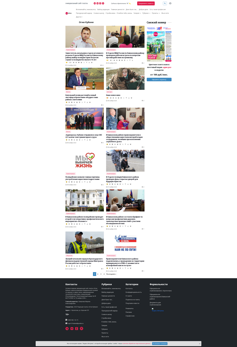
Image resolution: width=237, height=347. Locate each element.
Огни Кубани (86, 22)
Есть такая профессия (158, 9)
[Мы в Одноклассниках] (100, 4)
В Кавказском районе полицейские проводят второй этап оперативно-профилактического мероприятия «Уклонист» (84, 219)
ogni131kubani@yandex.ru (76, 323)
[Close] (200, 344)
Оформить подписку (159, 79)
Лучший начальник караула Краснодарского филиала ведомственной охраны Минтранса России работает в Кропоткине (84, 260)
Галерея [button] (137, 13)
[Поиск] (165, 3)
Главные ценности (117, 9)
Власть (68, 92)
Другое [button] (78, 17)
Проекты (105, 333)
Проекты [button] (155, 13)
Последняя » (111, 274)
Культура (109, 92)
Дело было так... (131, 9)
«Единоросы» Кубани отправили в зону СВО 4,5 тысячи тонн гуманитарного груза (83, 136)
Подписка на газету (133, 300)
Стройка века (110, 13)
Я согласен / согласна (160, 344)
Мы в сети (165, 13)
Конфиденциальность (134, 292)
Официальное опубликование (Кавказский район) (160, 296)
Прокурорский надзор (84, 13)
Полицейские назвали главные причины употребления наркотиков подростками (82, 178)
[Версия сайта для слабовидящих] (170, 3)
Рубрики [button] (145, 13)
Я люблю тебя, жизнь (124, 13)
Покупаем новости (132, 303)
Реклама (129, 312)
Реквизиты (129, 308)
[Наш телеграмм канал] (95, 4)
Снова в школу (99, 13)
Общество (69, 255)
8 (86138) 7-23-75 (73, 320)
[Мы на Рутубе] (103, 4)
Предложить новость (145, 3)
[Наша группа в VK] (98, 4)
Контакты (129, 288)
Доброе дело (143, 9)
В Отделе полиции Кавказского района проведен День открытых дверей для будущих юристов (122, 179)
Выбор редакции (103, 9)
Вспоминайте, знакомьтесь (86, 9)
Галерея (104, 325)
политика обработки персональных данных (136, 343)
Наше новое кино (113, 95)
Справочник (130, 316)
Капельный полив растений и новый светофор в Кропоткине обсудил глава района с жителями (81, 97)
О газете (129, 296)
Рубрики (105, 329)
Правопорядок (70, 50)
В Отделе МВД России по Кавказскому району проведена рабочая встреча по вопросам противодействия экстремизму (125, 55)
